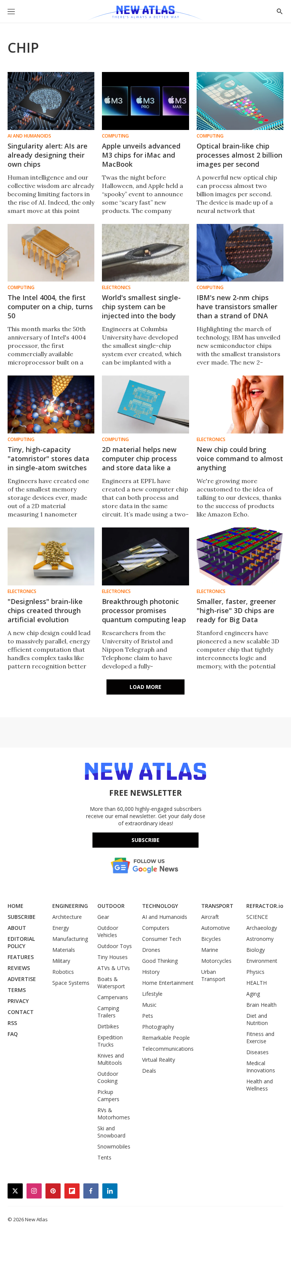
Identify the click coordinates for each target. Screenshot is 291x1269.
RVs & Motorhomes (113, 1113)
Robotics (63, 971)
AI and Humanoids (29, 136)
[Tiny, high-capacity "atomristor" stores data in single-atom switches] (51, 404)
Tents (104, 1157)
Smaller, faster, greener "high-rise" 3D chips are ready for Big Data (236, 610)
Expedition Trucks (110, 1041)
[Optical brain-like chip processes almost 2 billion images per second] (240, 101)
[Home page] (145, 13)
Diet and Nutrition (257, 1019)
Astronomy (260, 938)
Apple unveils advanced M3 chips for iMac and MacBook (141, 155)
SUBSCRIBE (22, 916)
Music (149, 1004)
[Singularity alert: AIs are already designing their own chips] (51, 101)
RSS (12, 1022)
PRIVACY (18, 1001)
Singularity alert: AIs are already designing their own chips (48, 155)
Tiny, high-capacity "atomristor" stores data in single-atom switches (48, 458)
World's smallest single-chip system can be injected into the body (141, 306)
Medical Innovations (260, 1066)
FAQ (13, 1033)
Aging (253, 993)
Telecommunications (168, 1048)
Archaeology (261, 927)
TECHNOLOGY (160, 905)
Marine (209, 949)
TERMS (17, 990)
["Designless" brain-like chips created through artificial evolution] (51, 556)
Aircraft (210, 916)
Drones (151, 949)
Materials (63, 949)
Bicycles (211, 938)
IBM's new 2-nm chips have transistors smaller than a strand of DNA (237, 306)
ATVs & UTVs (113, 968)
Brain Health (261, 1004)
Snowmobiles (113, 1146)
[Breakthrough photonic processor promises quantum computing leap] (145, 556)
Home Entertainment (168, 982)
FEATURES (21, 957)
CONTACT (21, 1012)
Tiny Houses (112, 957)
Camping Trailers (108, 1012)
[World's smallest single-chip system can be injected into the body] (145, 253)
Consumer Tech (161, 938)
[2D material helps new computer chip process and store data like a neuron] (145, 404)
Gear (103, 916)
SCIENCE (257, 916)
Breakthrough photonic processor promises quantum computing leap (144, 610)
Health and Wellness (259, 1085)
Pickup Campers (108, 1095)
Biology (255, 949)
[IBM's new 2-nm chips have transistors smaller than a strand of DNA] (240, 253)
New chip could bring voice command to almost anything (240, 458)
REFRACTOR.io (264, 905)
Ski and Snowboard (111, 1132)
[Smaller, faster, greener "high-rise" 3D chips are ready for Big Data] (240, 556)
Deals (149, 1070)
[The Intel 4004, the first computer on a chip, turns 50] (51, 253)
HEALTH (256, 982)
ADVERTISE (22, 979)
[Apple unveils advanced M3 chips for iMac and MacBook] (145, 101)
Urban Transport (213, 975)
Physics (255, 971)
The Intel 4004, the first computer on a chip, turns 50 (50, 306)
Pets (147, 1015)
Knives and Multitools (110, 1059)
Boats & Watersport (111, 982)
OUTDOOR (111, 905)
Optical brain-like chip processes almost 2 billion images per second (239, 155)
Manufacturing (70, 938)
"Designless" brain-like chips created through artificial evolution (45, 610)
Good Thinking (160, 960)
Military (61, 960)
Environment (261, 960)
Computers (155, 927)
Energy (60, 927)
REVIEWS (19, 968)
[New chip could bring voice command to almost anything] (240, 404)
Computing (115, 136)
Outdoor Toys (114, 946)
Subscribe (145, 839)
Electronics (116, 287)
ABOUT (17, 927)
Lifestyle (152, 993)
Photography (158, 1026)
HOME (15, 905)
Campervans (112, 997)
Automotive (215, 927)
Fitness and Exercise (260, 1037)
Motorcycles (216, 960)
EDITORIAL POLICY (21, 942)
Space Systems (70, 982)
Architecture (67, 916)
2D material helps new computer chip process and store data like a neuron (139, 463)
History (151, 971)
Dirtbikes (108, 1026)
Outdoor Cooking (107, 1077)
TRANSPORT (217, 905)
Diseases (257, 1052)
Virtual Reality (158, 1059)
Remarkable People (166, 1037)
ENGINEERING (70, 905)
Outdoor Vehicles (107, 931)
